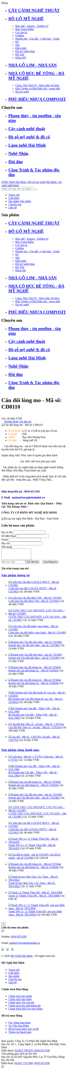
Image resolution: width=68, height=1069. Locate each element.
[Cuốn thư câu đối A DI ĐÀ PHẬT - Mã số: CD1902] (37, 585)
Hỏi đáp (15, 161)
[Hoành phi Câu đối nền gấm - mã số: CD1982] (35, 642)
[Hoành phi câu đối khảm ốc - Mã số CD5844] (34, 680)
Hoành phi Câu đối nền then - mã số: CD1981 (34, 657)
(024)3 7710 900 (23, 1063)
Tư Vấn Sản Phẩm (18, 1025)
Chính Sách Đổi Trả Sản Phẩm (25, 1008)
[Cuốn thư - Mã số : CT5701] (25, 756)
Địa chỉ (5, 543)
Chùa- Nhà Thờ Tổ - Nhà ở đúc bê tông (37, 85)
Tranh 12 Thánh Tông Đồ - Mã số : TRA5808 (34, 895)
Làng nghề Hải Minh (27, 145)
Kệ (17, 41)
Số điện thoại (8, 535)
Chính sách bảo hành (20, 999)
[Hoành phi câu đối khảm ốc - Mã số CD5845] (34, 667)
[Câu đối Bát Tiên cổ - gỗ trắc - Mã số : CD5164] (36, 724)
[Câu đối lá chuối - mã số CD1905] (28, 854)
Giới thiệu (13, 198)
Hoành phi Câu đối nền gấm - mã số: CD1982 (34, 645)
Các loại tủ (21, 32)
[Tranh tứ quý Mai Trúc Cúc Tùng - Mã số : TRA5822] (37, 879)
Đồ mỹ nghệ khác (25, 51)
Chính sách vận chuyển (21, 1002)
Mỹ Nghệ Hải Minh (21, 955)
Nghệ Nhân (18, 153)
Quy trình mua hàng (19, 1022)
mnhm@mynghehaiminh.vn (24, 942)
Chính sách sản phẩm (20, 996)
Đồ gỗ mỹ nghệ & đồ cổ (29, 137)
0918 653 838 (18, 936)
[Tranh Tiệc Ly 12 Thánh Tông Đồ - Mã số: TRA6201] (37, 841)
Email (4, 539)
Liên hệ (12, 207)
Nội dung (6, 546)
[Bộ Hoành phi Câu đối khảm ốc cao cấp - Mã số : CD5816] (37, 695)
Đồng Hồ (20, 57)
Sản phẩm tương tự (15, 575)
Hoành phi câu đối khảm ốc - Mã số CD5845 (33, 670)
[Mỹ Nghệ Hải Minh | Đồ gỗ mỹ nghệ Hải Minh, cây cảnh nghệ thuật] (34, 185)
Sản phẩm (13, 201)
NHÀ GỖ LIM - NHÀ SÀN (32, 65)
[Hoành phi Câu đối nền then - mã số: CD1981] (35, 654)
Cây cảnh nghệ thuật (26, 128)
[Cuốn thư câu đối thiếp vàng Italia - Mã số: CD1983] (37, 629)
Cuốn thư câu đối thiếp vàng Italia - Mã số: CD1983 (37, 632)
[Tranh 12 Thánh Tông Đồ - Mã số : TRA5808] (35, 892)
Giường (19, 35)
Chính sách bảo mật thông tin (24, 1005)
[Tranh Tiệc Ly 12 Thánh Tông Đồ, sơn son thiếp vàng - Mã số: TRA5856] (37, 908)
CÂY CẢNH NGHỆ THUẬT (34, 10)
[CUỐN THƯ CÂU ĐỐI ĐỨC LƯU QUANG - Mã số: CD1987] (37, 613)
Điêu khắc (21, 48)
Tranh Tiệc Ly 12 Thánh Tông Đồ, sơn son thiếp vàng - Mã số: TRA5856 (35, 913)
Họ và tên (6, 532)
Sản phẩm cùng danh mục (20, 750)
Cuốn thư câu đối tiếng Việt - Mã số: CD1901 (34, 601)
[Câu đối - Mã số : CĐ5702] (24, 736)
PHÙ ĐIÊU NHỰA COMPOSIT (37, 99)
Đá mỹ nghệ (22, 91)
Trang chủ (14, 194)
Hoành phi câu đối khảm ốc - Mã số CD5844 (33, 683)
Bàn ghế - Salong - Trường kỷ (31, 26)
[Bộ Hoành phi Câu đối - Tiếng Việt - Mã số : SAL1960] (37, 711)
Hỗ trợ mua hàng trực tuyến (23, 1028)
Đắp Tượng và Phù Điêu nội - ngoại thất (37, 88)
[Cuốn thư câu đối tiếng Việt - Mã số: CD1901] (35, 597)
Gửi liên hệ (25, 421)
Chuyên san (14, 204)
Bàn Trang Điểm (24, 29)
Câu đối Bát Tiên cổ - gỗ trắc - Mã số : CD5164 (35, 727)
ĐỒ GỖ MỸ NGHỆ (26, 18)
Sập (17, 45)
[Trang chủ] (2, 930)
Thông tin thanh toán (19, 1032)
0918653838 (11, 421)
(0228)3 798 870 (23, 1050)
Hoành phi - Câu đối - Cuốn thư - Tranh (37, 38)
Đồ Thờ (19, 54)
